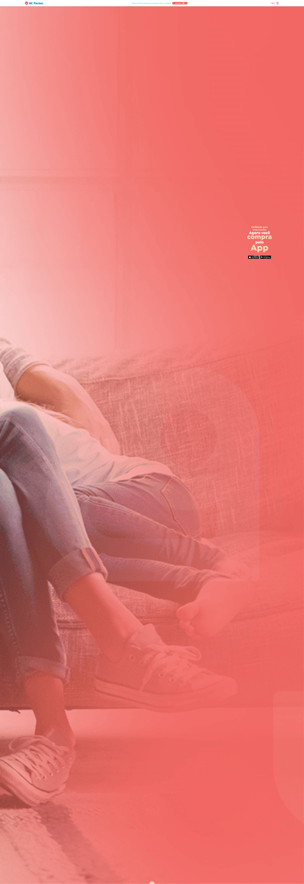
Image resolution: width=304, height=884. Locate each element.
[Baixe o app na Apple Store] (253, 257)
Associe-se (178, 3)
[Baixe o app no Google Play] (265, 257)
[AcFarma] (34, 3)
